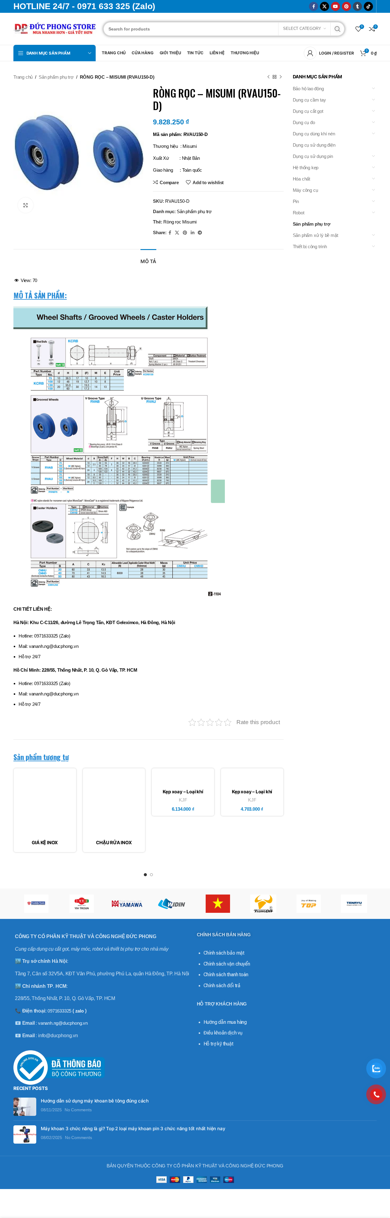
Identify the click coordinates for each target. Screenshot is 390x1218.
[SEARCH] (338, 29)
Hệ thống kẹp (306, 167)
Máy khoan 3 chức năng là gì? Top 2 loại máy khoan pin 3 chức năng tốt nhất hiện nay (133, 1128)
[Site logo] (55, 28)
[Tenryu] (354, 903)
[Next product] (281, 77)
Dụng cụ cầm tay (309, 99)
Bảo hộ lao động (308, 88)
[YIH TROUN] (81, 903)
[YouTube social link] (335, 6)
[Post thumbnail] (24, 1107)
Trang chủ (23, 77)
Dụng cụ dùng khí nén (314, 133)
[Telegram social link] (200, 233)
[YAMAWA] (127, 903)
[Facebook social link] (313, 6)
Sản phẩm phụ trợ (56, 77)
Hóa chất (301, 178)
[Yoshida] (36, 903)
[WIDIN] (172, 903)
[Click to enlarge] (25, 205)
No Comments (78, 1110)
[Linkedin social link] (192, 233)
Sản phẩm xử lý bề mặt (315, 235)
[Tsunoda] (263, 903)
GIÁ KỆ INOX (45, 842)
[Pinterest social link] (346, 6)
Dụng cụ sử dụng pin (313, 156)
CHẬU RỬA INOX (114, 842)
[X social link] (324, 6)
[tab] (148, 258)
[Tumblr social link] (357, 6)
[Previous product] (268, 77)
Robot (298, 212)
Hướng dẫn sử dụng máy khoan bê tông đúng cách (95, 1101)
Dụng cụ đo (304, 122)
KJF (183, 799)
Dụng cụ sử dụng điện (314, 145)
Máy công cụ (305, 190)
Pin (296, 201)
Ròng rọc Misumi (180, 221)
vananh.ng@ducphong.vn (63, 1023)
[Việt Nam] (217, 903)
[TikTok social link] (368, 6)
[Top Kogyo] (308, 903)
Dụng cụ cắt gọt (308, 111)
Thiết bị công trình (310, 246)
